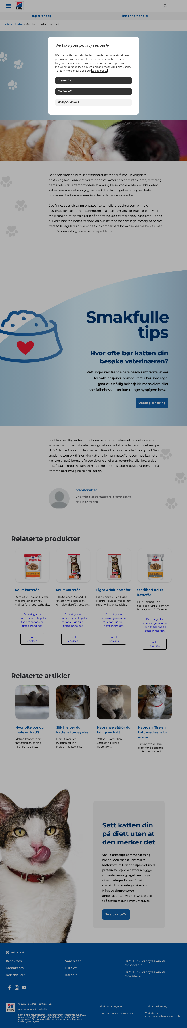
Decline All (64, 91)
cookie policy (99, 70)
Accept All (64, 80)
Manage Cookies (68, 102)
